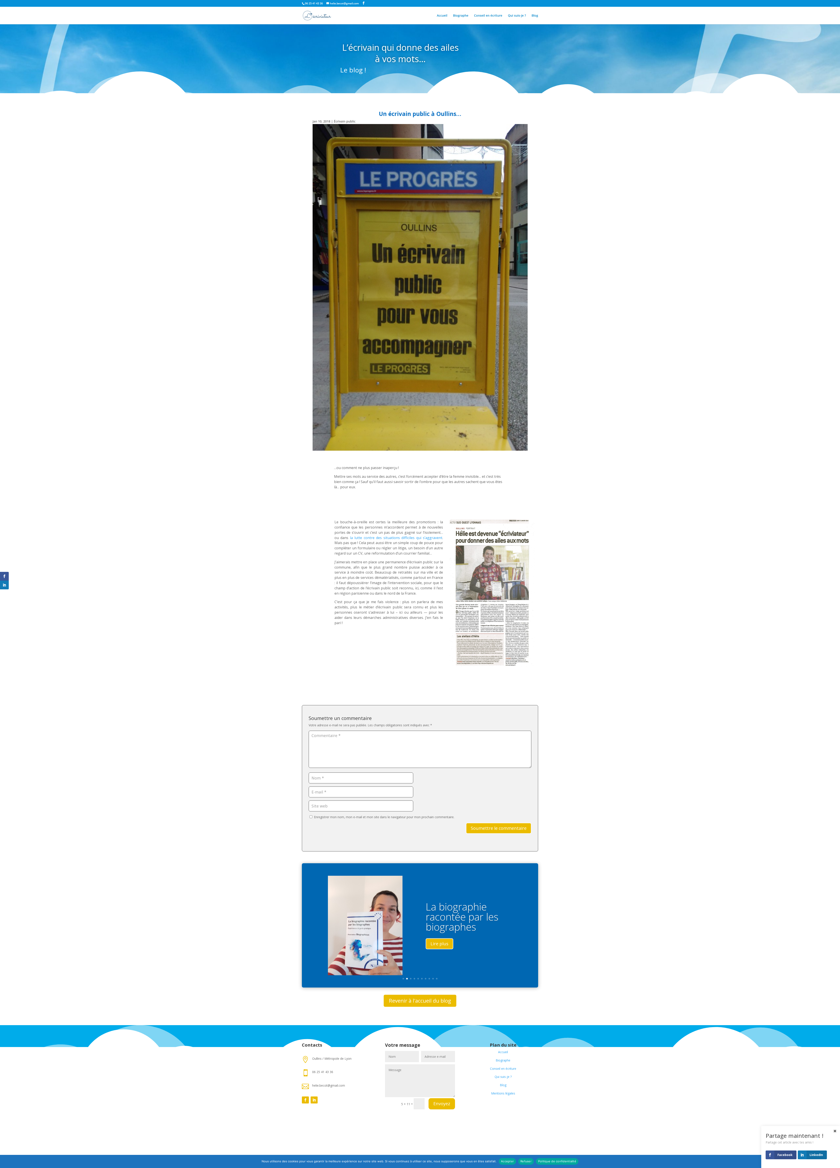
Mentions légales (503, 1093)
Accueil (442, 16)
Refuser (526, 1161)
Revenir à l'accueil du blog (420, 1000)
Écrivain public (344, 121)
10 (437, 978)
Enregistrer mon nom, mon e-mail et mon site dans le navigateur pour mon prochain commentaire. (384, 817)
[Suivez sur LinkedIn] (314, 1099)
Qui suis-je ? (517, 16)
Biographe (460, 16)
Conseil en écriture (488, 16)
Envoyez (441, 1104)
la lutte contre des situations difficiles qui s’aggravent (396, 537)
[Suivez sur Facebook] (305, 1099)
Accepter (507, 1161)
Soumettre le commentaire (499, 828)
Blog (535, 16)
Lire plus (439, 944)
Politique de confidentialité (557, 1161)
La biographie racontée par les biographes (462, 916)
